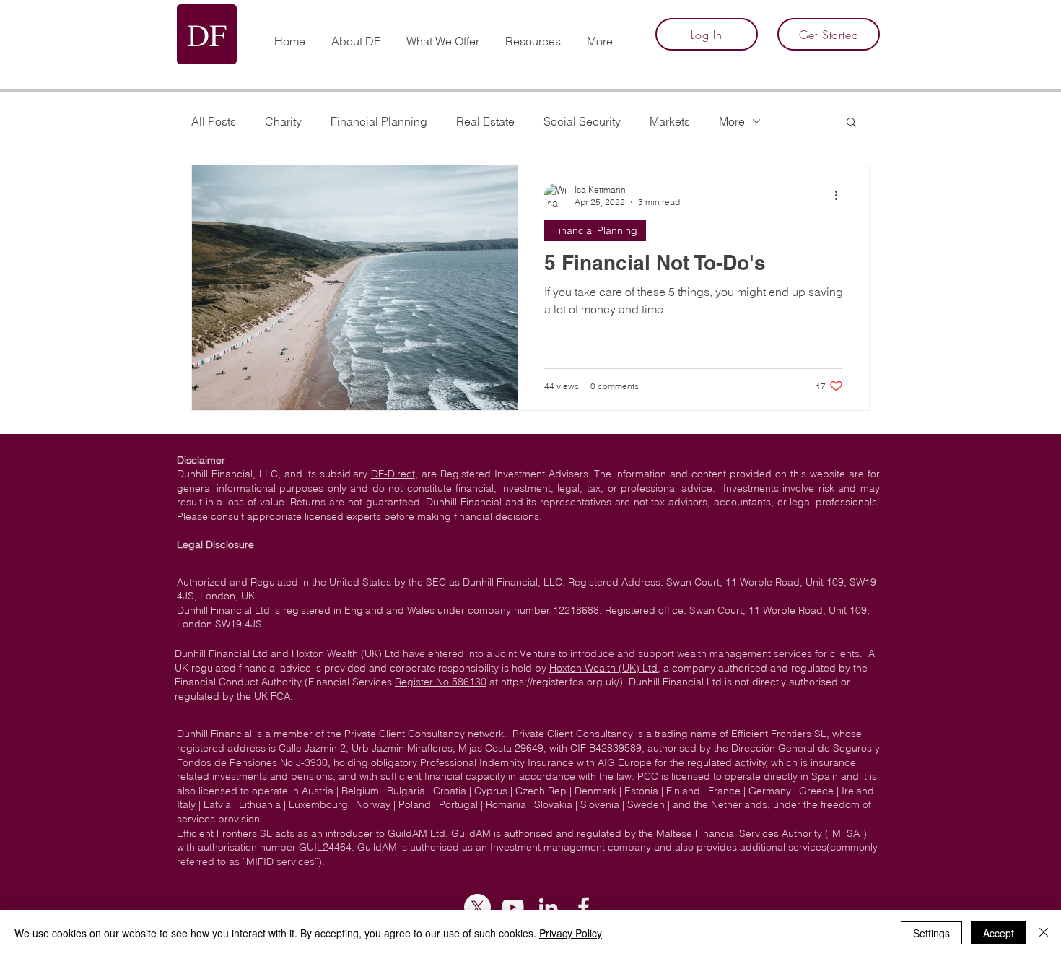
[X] (477, 907)
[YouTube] (512, 907)
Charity (283, 121)
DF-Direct (393, 473)
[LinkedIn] (548, 907)
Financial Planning (379, 121)
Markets (670, 121)
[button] (533, 35)
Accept (998, 933)
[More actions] (841, 195)
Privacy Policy (570, 933)
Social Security (582, 121)
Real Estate (485, 121)
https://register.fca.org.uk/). (563, 681)
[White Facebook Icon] (583, 907)
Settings (931, 933)
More (732, 121)
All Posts (213, 121)
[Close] (1043, 932)
